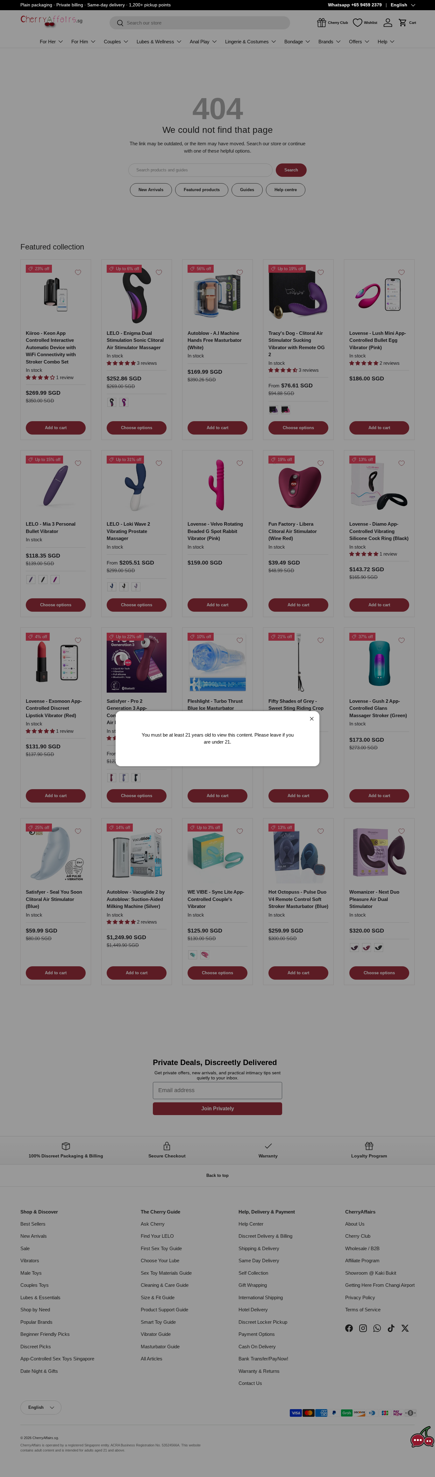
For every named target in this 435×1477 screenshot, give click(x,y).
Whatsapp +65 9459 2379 (355, 5)
